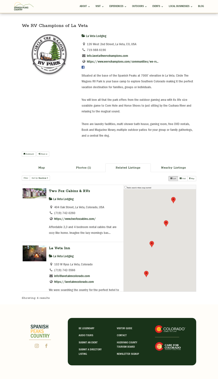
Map (41, 168)
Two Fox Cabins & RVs (69, 191)
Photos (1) (83, 168)
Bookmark (29, 154)
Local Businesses (179, 6)
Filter (26, 178)
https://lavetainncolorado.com (74, 282)
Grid (184, 178)
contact (122, 335)
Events (156, 6)
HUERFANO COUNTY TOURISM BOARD (127, 345)
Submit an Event (88, 342)
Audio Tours (86, 335)
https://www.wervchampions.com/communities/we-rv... (122, 62)
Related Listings (128, 168)
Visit (98, 6)
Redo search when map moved (139, 188)
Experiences (116, 6)
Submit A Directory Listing (90, 352)
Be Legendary (86, 328)
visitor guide (124, 328)
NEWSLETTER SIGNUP (128, 354)
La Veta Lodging (95, 36)
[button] (152, 244)
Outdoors (138, 6)
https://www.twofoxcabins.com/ (75, 219)
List (174, 178)
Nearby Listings (173, 168)
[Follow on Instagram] (37, 346)
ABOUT (83, 6)
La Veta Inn (59, 248)
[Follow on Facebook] (46, 346)
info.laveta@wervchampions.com (107, 56)
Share (43, 154)
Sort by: (39, 178)
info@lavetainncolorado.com (72, 276)
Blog (201, 6)
